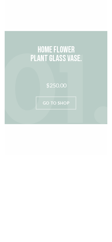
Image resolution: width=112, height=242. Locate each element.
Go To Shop (56, 103)
